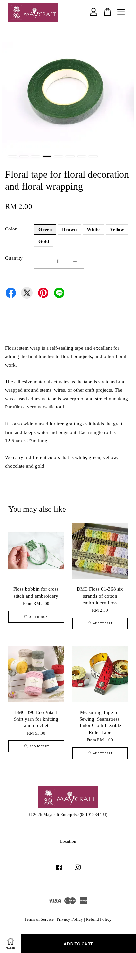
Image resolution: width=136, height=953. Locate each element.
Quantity (14, 258)
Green (45, 229)
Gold (43, 241)
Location (68, 841)
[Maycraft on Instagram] (77, 870)
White (93, 229)
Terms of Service (39, 919)
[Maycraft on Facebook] (58, 870)
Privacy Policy (70, 919)
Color (11, 228)
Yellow (117, 229)
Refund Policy (99, 919)
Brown (69, 229)
